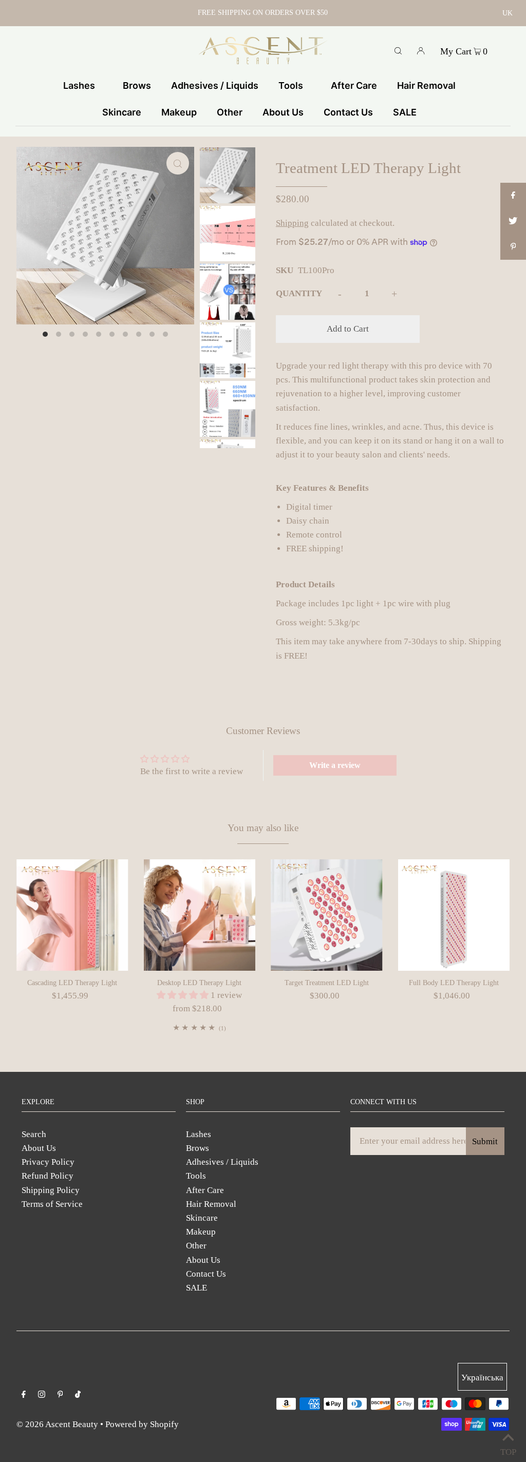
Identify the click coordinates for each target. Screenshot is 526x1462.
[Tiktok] (78, 1395)
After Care (205, 1190)
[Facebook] (24, 1395)
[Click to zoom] (177, 163)
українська (482, 1377)
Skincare (202, 1218)
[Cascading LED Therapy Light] (72, 915)
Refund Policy (47, 1176)
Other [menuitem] (229, 112)
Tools (196, 1176)
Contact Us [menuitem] (348, 112)
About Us (39, 1148)
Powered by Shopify (142, 1424)
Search (34, 1134)
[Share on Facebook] (513, 195)
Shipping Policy (51, 1190)
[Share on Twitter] (513, 221)
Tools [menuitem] (290, 85)
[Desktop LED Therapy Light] (200, 915)
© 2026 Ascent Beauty (57, 1424)
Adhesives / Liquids (222, 1162)
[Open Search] (398, 50)
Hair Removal (211, 1204)
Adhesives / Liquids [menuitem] (214, 85)
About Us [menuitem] (283, 112)
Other (196, 1246)
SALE (196, 1288)
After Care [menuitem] (354, 85)
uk (507, 13)
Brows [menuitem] (137, 85)
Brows (197, 1148)
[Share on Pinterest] (513, 247)
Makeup (201, 1232)
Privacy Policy (48, 1162)
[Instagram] (41, 1395)
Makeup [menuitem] (179, 112)
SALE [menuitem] (405, 112)
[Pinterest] (60, 1395)
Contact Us (206, 1274)
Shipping (292, 223)
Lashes (198, 1134)
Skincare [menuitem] (121, 112)
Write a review (335, 765)
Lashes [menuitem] (79, 85)
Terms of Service (52, 1204)
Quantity (299, 293)
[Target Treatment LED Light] (327, 915)
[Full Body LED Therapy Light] (454, 915)
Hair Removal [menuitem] (426, 85)
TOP (508, 1449)
